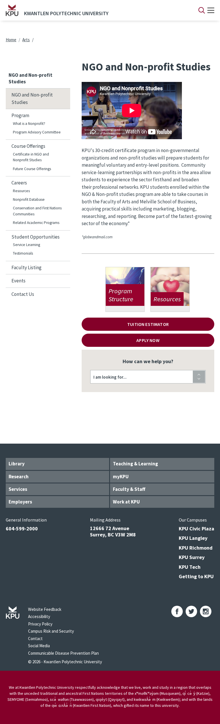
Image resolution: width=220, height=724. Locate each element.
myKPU (121, 476)
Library (17, 464)
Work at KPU (126, 502)
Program (20, 115)
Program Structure (125, 289)
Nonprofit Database (29, 199)
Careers (19, 183)
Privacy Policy (40, 624)
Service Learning (26, 244)
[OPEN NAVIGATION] (210, 10)
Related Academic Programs (36, 222)
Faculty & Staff (129, 489)
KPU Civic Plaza (196, 528)
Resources (21, 190)
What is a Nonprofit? (29, 123)
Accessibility (39, 616)
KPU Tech (190, 567)
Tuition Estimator (148, 324)
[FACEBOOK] (177, 611)
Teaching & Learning (135, 464)
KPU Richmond (196, 547)
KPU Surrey (192, 557)
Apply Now (147, 340)
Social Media (39, 645)
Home (11, 39)
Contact (35, 638)
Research (19, 476)
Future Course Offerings (32, 168)
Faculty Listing (26, 267)
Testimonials (23, 253)
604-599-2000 (22, 528)
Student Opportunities (35, 237)
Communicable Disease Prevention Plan (63, 653)
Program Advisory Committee (37, 132)
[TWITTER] (191, 611)
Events (18, 281)
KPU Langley (193, 538)
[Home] (12, 10)
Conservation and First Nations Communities (37, 211)
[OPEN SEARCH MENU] (201, 10)
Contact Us (22, 294)
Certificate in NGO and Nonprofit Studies (31, 157)
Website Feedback (44, 609)
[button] (148, 376)
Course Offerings (28, 146)
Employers (20, 502)
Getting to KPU (196, 576)
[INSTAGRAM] (205, 611)
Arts (26, 39)
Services (18, 489)
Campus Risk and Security (51, 631)
